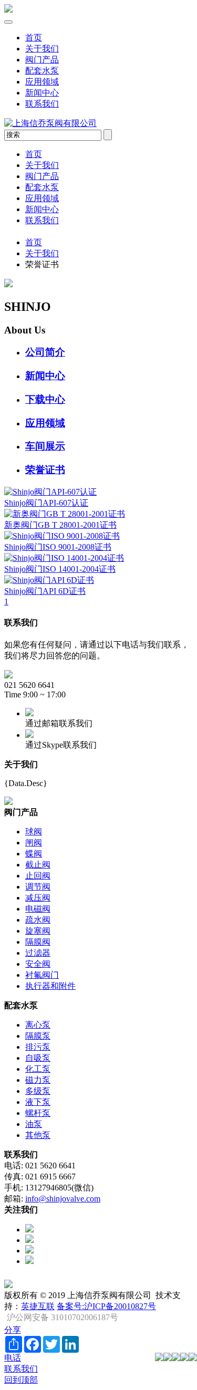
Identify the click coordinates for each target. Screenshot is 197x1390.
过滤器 (37, 952)
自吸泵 (37, 1057)
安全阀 (37, 963)
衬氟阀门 (42, 974)
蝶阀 (33, 853)
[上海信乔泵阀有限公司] (8, 9)
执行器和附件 (50, 985)
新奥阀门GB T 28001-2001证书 (60, 524)
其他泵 (37, 1135)
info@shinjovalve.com (62, 1198)
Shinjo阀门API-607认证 (46, 502)
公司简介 (45, 352)
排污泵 (37, 1046)
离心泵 (37, 1024)
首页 (33, 37)
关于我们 (42, 48)
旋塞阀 (37, 930)
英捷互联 (38, 1306)
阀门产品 (42, 59)
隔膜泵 (37, 1035)
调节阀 (37, 886)
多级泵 (37, 1090)
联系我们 (42, 103)
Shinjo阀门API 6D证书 (45, 591)
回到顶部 (21, 1379)
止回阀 (37, 875)
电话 (12, 1357)
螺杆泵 (37, 1113)
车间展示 (45, 446)
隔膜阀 (37, 941)
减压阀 (37, 897)
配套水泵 (42, 70)
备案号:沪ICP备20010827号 (106, 1306)
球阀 (33, 831)
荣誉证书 (45, 469)
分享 (12, 1329)
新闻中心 (42, 92)
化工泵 (37, 1068)
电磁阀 (37, 908)
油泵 (33, 1124)
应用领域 (42, 81)
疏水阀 (37, 919)
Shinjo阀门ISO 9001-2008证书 (57, 546)
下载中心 (45, 399)
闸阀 (33, 842)
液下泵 (37, 1102)
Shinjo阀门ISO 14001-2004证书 (60, 569)
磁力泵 (37, 1079)
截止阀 (37, 864)
